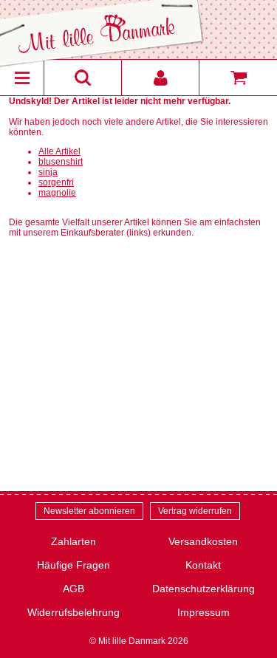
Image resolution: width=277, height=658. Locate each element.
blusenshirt (60, 162)
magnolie (57, 193)
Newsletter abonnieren (89, 511)
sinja (48, 172)
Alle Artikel (59, 151)
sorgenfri (56, 182)
